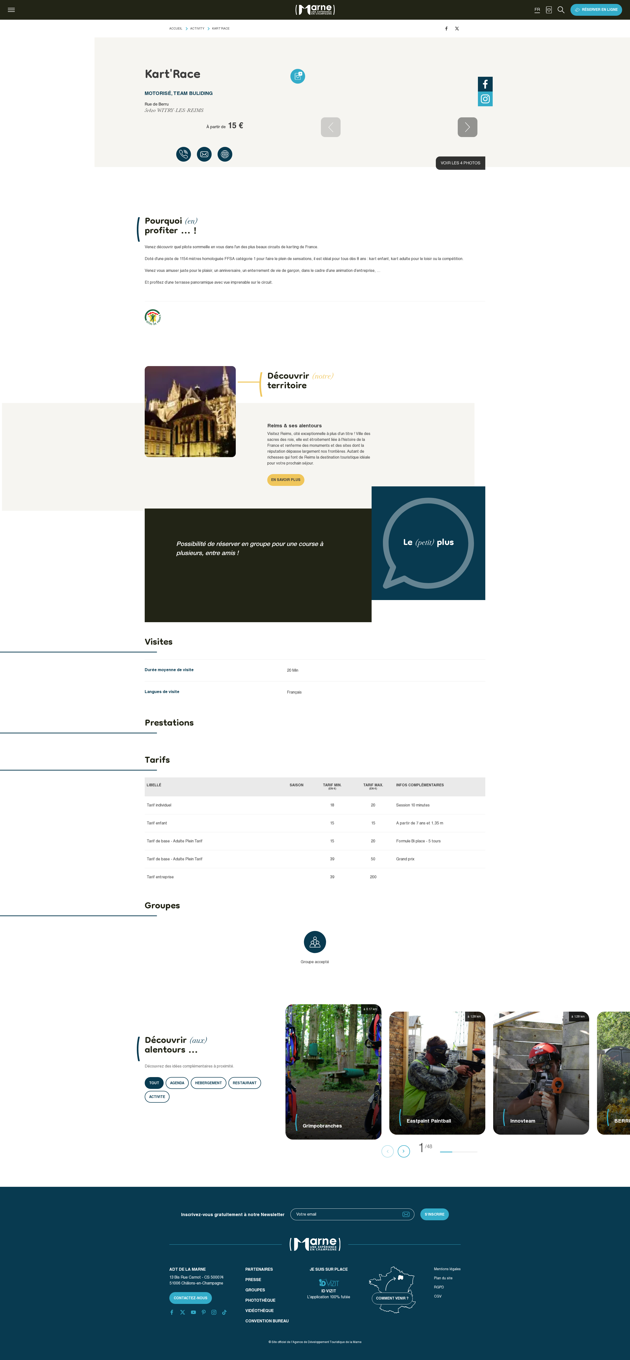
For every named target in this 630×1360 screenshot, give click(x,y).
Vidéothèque (259, 1310)
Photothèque (260, 1300)
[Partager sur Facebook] (446, 28)
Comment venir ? (392, 1298)
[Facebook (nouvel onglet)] (171, 1312)
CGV (437, 1296)
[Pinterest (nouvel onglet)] (203, 1312)
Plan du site (443, 1278)
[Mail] (204, 154)
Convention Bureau (267, 1321)
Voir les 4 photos (460, 163)
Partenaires (259, 1269)
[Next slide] (467, 127)
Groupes (255, 1290)
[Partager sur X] (457, 28)
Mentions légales (447, 1269)
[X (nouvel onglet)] (182, 1312)
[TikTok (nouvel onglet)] (224, 1312)
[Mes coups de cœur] (549, 9)
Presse (253, 1279)
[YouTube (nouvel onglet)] (193, 1312)
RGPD (439, 1287)
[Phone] (183, 154)
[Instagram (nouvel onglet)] (213, 1312)
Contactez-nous (190, 1298)
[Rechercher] (561, 9)
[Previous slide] (331, 127)
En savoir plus (285, 480)
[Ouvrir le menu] (11, 10)
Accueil (175, 28)
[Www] (225, 154)
